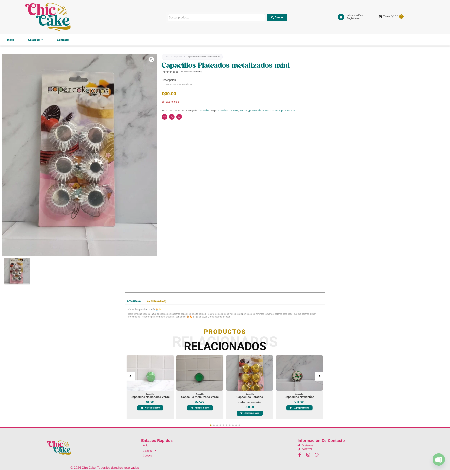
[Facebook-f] (299, 455)
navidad (243, 110)
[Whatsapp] (316, 455)
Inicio (10, 39)
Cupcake (233, 110)
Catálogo (34, 39)
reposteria (289, 110)
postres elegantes (259, 110)
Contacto (63, 39)
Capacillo (178, 57)
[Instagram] (308, 455)
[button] (277, 17)
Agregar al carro (152, 408)
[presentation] (131, 376)
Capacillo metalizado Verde (200, 397)
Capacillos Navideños (299, 397)
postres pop (276, 110)
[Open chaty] (439, 459)
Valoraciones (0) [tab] (156, 301)
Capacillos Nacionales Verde (150, 397)
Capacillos (222, 110)
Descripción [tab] (134, 301)
